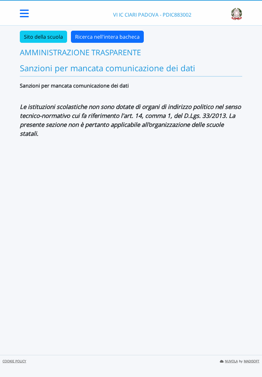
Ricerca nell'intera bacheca (107, 36)
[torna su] (249, 357)
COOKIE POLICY (14, 361)
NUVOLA (231, 361)
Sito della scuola (43, 36)
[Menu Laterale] (24, 15)
